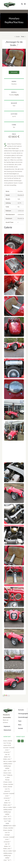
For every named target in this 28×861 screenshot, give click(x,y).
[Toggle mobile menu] (25, 4)
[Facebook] (19, 741)
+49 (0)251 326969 (6, 823)
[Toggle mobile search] (22, 4)
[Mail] (22, 741)
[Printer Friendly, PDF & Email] (6, 696)
